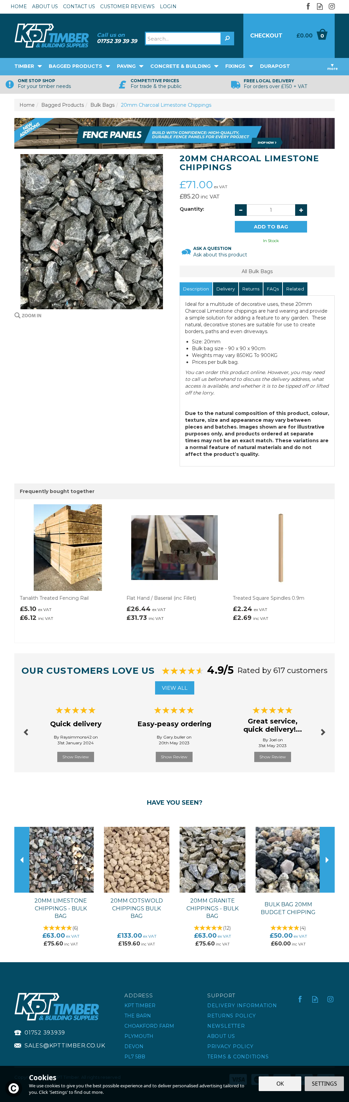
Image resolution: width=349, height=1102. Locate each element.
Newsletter (226, 1026)
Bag (312, 36)
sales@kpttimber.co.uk (65, 1045)
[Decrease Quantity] (241, 210)
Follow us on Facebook (308, 6)
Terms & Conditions (238, 1057)
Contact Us (79, 6)
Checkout (266, 35)
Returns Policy (231, 1016)
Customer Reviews (127, 6)
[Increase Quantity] (301, 210)
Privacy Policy (230, 1046)
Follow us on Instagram (332, 6)
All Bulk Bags (257, 271)
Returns (250, 289)
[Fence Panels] (174, 133)
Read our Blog (320, 6)
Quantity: (192, 209)
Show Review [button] (75, 756)
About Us (221, 1036)
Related (295, 289)
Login (168, 6)
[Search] (227, 38)
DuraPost (275, 66)
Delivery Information (242, 1005)
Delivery (225, 289)
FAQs (273, 289)
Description (196, 289)
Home (19, 6)
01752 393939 (45, 1032)
